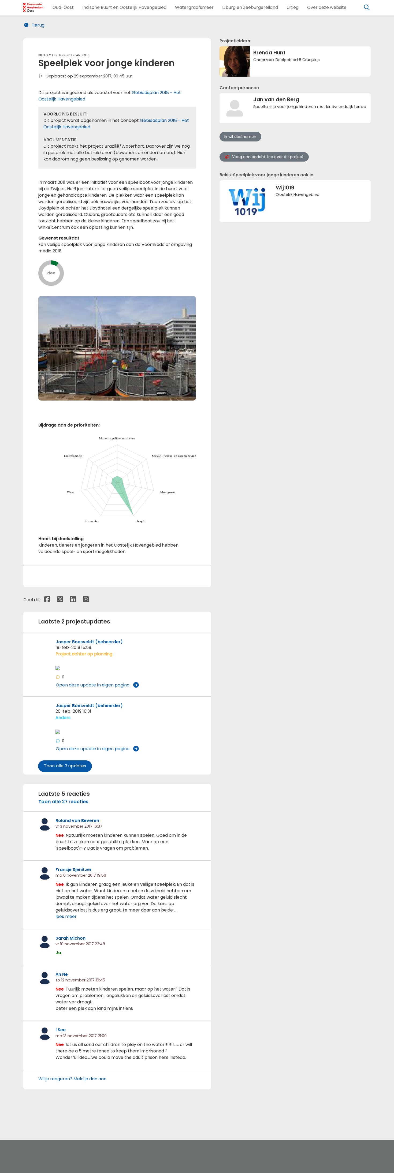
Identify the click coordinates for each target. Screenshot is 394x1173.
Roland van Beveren (77, 820)
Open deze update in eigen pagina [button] (92, 685)
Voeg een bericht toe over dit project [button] (268, 156)
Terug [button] (37, 25)
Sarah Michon (70, 938)
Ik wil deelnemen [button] (240, 136)
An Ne (61, 974)
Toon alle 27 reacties (63, 801)
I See (60, 1029)
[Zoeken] (367, 7)
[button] (63, 7)
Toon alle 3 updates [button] (65, 766)
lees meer (66, 916)
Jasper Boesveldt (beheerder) (89, 642)
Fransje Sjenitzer (73, 869)
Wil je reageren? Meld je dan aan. (72, 1079)
